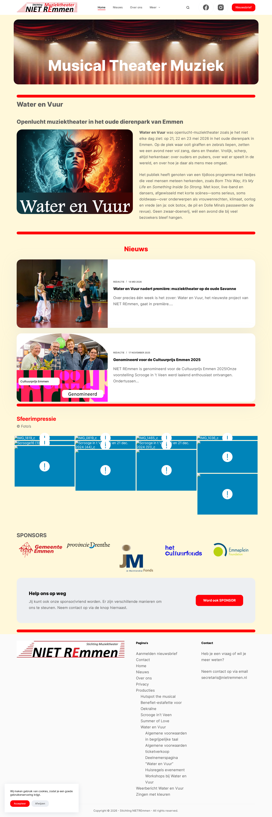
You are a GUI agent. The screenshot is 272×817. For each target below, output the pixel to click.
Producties (145, 690)
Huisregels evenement (165, 770)
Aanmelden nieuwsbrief (156, 653)
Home (101, 7)
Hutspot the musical (158, 696)
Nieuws (118, 7)
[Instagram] (220, 7)
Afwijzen (40, 803)
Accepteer (20, 803)
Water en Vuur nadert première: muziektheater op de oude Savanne (174, 288)
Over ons (136, 7)
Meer (153, 7)
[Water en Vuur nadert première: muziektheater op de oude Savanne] (62, 293)
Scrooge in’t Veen (156, 715)
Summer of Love (155, 721)
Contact (143, 660)
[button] (75, 171)
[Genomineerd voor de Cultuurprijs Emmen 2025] (62, 367)
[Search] (188, 7)
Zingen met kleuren (153, 794)
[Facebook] (206, 7)
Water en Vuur (153, 727)
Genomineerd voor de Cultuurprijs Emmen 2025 (157, 360)
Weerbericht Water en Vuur (160, 788)
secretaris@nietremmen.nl (224, 677)
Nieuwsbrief (244, 7)
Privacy (142, 684)
